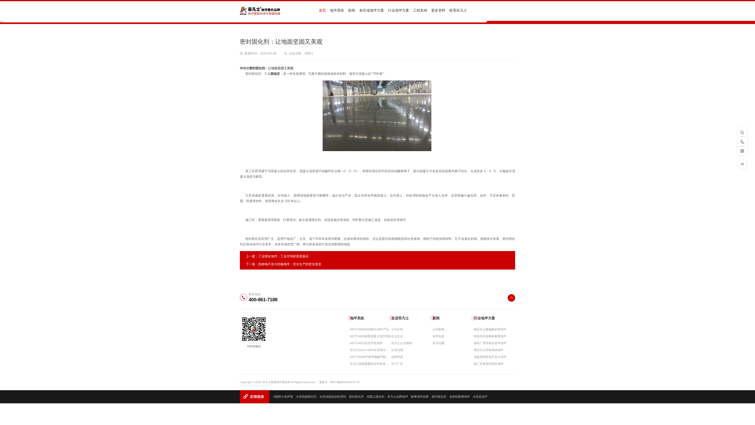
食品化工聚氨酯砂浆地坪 (490, 329)
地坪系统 (337, 10)
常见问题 (438, 343)
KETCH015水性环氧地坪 (366, 343)
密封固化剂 (356, 396)
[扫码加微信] (742, 151)
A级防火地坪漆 (283, 396)
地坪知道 (438, 336)
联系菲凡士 (458, 10)
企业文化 (397, 336)
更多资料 (438, 10)
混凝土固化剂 (375, 396)
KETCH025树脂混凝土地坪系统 (370, 336)
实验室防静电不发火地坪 (490, 356)
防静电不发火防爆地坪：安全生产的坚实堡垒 (289, 264)
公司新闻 (438, 329)
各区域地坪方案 (371, 10)
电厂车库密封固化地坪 (488, 363)
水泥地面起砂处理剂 (332, 396)
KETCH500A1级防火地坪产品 (369, 329)
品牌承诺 (397, 356)
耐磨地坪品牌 (420, 396)
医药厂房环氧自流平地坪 (490, 343)
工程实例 (420, 10)
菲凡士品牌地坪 (397, 396)
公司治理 (397, 350)
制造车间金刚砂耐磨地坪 (490, 336)
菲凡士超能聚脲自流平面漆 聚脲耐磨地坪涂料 (370, 363)
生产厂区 (397, 363)
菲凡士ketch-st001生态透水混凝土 (370, 350)
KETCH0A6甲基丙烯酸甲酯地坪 (370, 356)
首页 (322, 10)
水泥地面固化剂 (306, 396)
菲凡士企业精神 (401, 343)
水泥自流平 (480, 396)
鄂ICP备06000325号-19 (345, 382)
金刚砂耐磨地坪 (459, 396)
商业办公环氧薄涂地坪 (488, 350)
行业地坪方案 (398, 10)
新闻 (351, 10)
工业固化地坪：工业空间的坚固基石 (283, 256)
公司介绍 (397, 329)
